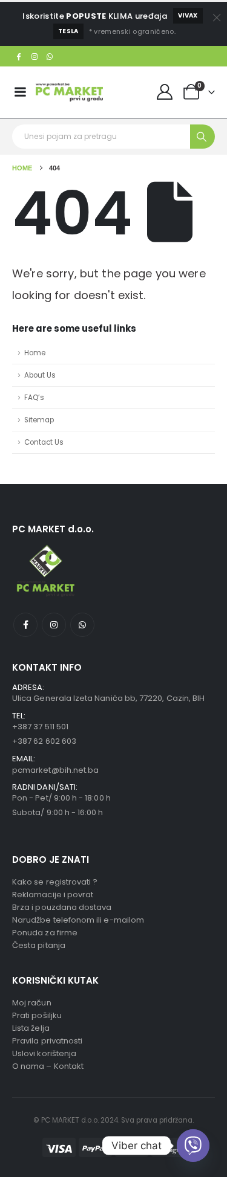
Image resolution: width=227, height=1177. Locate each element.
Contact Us (44, 442)
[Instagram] (34, 56)
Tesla (68, 31)
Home (34, 353)
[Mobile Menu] (20, 91)
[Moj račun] (165, 92)
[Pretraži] (202, 136)
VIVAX (188, 15)
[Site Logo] (69, 92)
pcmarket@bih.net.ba (55, 770)
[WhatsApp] (50, 56)
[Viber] (193, 1145)
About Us (40, 375)
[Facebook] (19, 56)
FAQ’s (34, 397)
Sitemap (39, 420)
